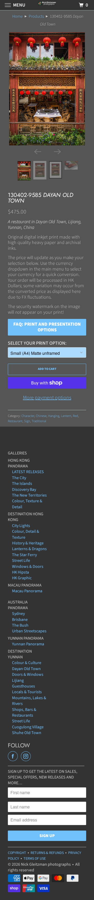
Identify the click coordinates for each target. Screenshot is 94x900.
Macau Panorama (27, 591)
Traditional (39, 421)
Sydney (18, 613)
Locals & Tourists (27, 692)
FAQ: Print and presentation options (47, 327)
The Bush (20, 625)
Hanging (53, 416)
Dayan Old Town (26, 669)
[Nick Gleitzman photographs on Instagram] (27, 756)
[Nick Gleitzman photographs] (47, 5)
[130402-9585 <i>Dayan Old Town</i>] (47, 88)
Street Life (21, 560)
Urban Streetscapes (29, 631)
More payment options (47, 397)
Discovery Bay (24, 489)
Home (17, 16)
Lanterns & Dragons (29, 549)
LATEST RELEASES (28, 472)
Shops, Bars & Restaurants (24, 712)
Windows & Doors (27, 566)
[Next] (57, 151)
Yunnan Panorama (28, 644)
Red (75, 416)
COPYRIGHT (17, 853)
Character (27, 416)
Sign (27, 421)
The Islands (22, 483)
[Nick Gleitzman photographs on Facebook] (14, 756)
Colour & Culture (26, 663)
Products (36, 16)
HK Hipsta (20, 572)
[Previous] (37, 151)
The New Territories (29, 495)
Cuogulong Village (28, 727)
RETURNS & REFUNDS (47, 853)
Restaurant (15, 421)
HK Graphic (22, 578)
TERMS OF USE (35, 858)
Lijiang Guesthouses (23, 683)
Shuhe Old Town (26, 733)
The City (19, 478)
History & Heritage (28, 543)
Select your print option (36, 343)
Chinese (41, 416)
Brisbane (20, 619)
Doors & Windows (27, 674)
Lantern (66, 416)
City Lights (21, 526)
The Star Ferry (24, 555)
